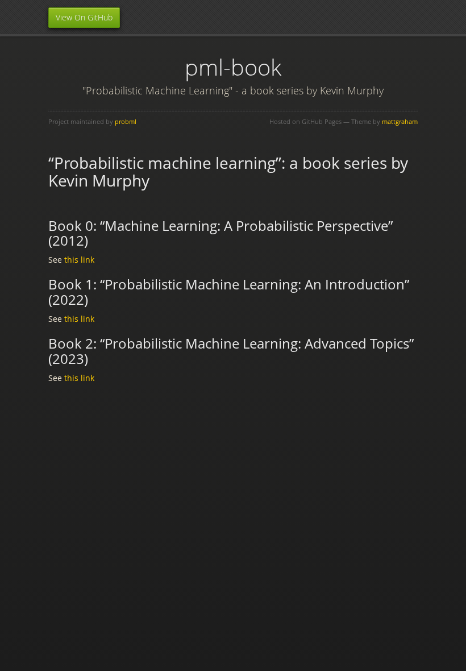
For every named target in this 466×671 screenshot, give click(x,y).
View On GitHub (84, 17)
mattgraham (400, 121)
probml (125, 121)
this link (79, 259)
